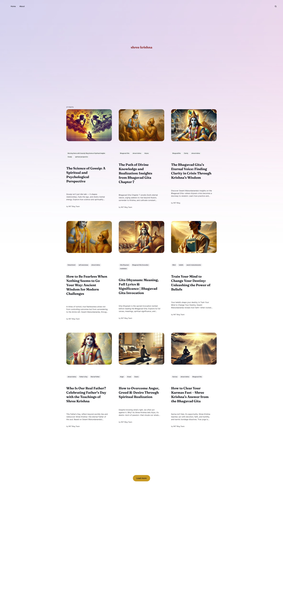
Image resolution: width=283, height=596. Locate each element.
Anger (122, 377)
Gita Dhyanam (124, 265)
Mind (174, 265)
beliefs (181, 265)
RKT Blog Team (74, 206)
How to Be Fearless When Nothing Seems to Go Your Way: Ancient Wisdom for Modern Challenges (86, 285)
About (22, 6)
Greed (129, 377)
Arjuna (146, 153)
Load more (141, 478)
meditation (123, 268)
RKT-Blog (176, 203)
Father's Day (83, 377)
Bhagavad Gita (124, 153)
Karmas (174, 377)
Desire (136, 377)
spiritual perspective (81, 157)
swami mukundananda (193, 265)
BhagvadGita (176, 153)
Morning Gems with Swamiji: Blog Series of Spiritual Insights (86, 153)
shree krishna (137, 153)
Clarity (186, 153)
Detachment (71, 265)
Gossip (70, 157)
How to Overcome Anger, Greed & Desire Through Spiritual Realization (139, 392)
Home (13, 6)
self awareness (83, 265)
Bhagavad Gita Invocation (140, 265)
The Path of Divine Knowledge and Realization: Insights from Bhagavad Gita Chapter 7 (135, 173)
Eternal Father (95, 377)
